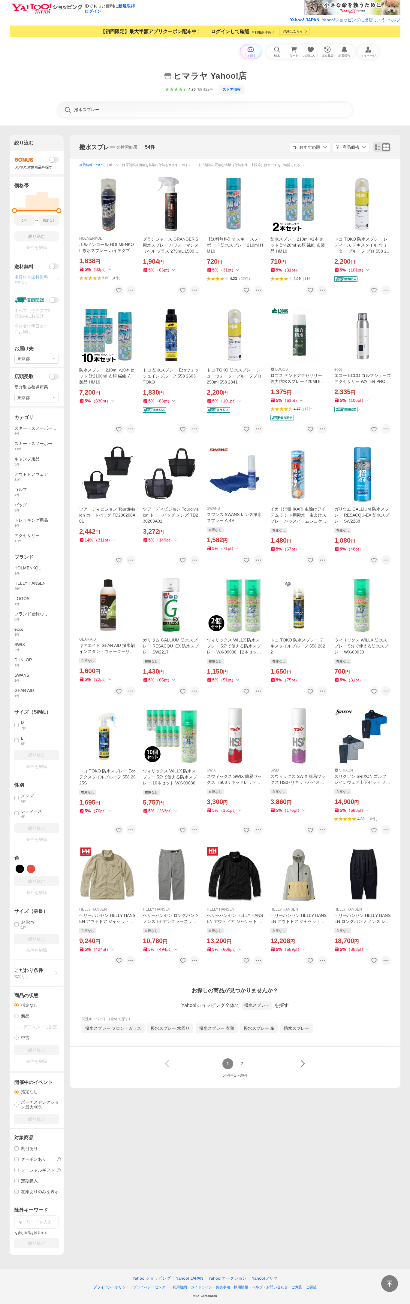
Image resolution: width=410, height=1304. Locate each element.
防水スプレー (296, 1028)
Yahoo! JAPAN (304, 19)
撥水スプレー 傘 (259, 1028)
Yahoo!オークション (227, 1278)
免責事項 (223, 1287)
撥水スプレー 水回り (170, 1028)
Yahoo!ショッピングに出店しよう (353, 19)
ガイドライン (201, 1287)
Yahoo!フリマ (265, 1278)
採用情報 (241, 1287)
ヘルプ (394, 19)
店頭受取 (24, 376)
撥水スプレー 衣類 (216, 1028)
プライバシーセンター (151, 1287)
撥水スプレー (97, 147)
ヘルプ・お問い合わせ (270, 1287)
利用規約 (180, 1287)
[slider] (14, 210)
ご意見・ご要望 (304, 1287)
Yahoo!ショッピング (151, 1278)
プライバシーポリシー (111, 1287)
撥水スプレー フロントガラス (113, 1028)
